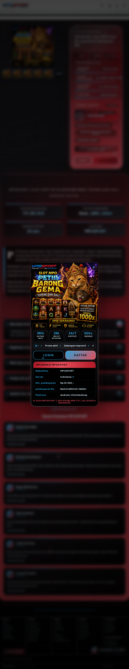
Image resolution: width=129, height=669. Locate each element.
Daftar (80, 355)
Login (48, 355)
